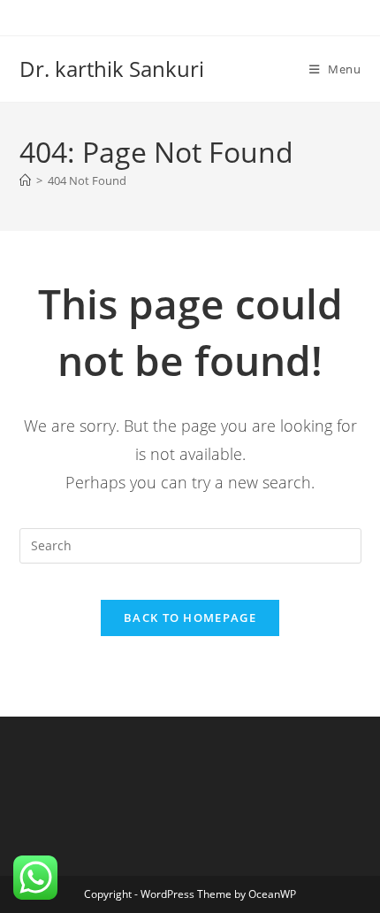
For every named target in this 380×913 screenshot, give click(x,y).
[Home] (25, 180)
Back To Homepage (190, 617)
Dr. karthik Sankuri (111, 68)
